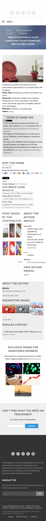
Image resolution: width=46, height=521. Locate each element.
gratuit (11, 111)
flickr (34, 13)
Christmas (23, 33)
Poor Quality (5, 165)
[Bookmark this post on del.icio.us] (5, 173)
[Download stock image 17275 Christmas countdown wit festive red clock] (22, 68)
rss (23, 13)
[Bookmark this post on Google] (23, 173)
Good (9, 165)
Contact (34, 516)
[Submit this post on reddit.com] (32, 173)
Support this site (8, 334)
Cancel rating (3, 165)
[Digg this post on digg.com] (10, 173)
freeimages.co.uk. (30, 465)
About (11, 516)
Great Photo (11, 165)
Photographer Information (13, 511)
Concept (9, 33)
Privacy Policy (22, 516)
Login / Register (31, 511)
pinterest (28, 13)
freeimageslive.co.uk (14, 5)
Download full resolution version (17, 207)
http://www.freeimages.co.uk (13, 291)
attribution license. (25, 473)
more (20, 262)
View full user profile (10, 295)
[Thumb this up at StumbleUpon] (37, 173)
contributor (31, 247)
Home (8, 30)
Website (14, 445)
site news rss (23, 454)
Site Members (35, 359)
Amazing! (13, 165)
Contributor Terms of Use (12, 513)
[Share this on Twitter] (41, 173)
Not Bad (7, 165)
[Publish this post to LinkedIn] (28, 173)
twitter (12, 13)
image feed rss (28, 454)
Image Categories (24, 30)
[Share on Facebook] (14, 173)
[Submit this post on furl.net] (19, 173)
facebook (18, 13)
